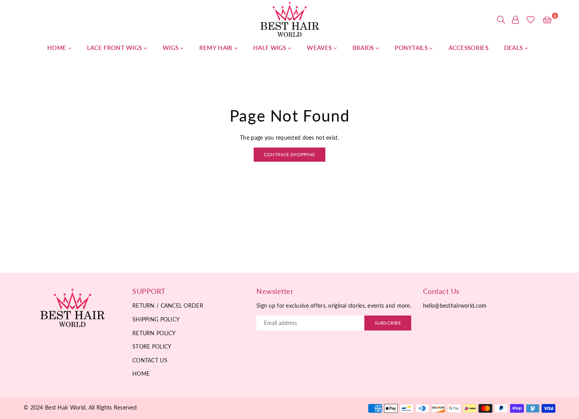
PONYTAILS (412, 47)
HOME (57, 47)
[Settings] (515, 20)
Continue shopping (289, 154)
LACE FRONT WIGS (115, 47)
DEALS (514, 47)
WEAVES (320, 47)
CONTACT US (149, 360)
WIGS (171, 47)
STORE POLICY (151, 346)
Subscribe (388, 323)
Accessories (468, 47)
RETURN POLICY (154, 333)
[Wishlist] (531, 20)
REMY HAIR (216, 47)
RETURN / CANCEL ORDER (167, 305)
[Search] (501, 20)
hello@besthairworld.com (454, 305)
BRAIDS (364, 47)
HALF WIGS (270, 47)
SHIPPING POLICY (156, 319)
